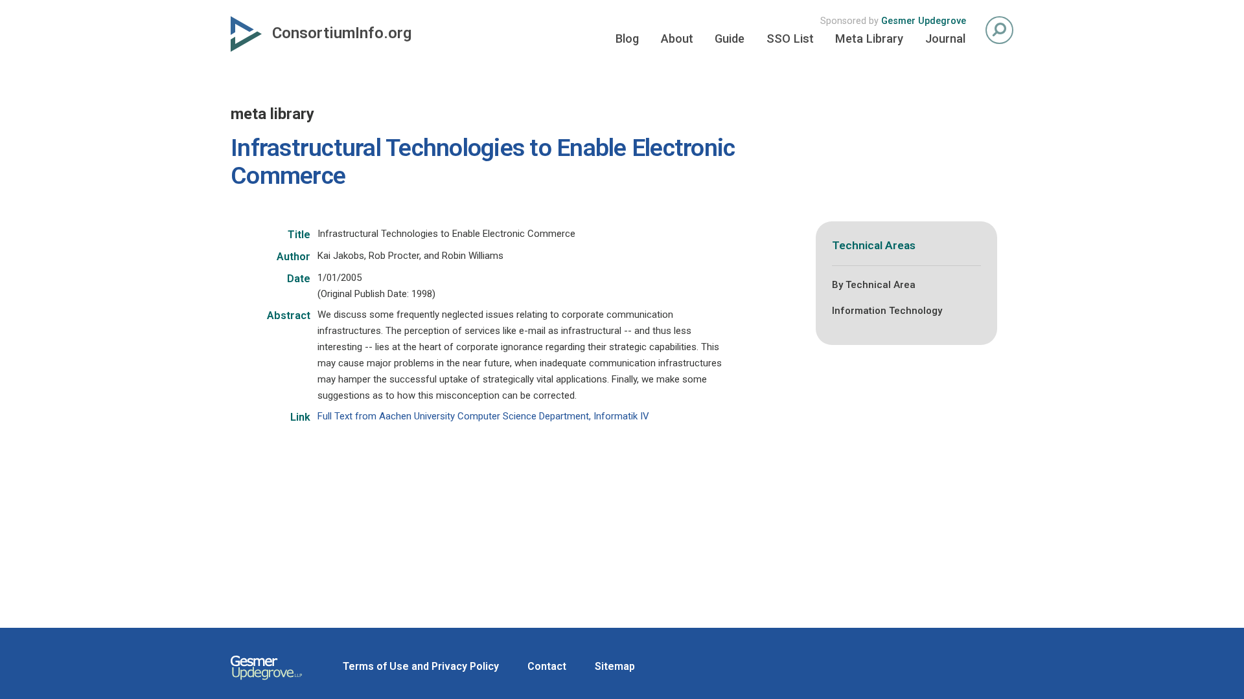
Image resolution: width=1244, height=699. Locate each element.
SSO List (790, 38)
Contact (546, 666)
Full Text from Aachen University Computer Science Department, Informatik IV (483, 416)
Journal (945, 38)
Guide (729, 38)
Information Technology (887, 310)
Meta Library (869, 38)
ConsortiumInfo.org (341, 33)
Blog (627, 38)
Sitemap (615, 666)
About (677, 38)
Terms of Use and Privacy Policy (421, 666)
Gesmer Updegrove (923, 21)
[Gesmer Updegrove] (266, 681)
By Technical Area (874, 285)
